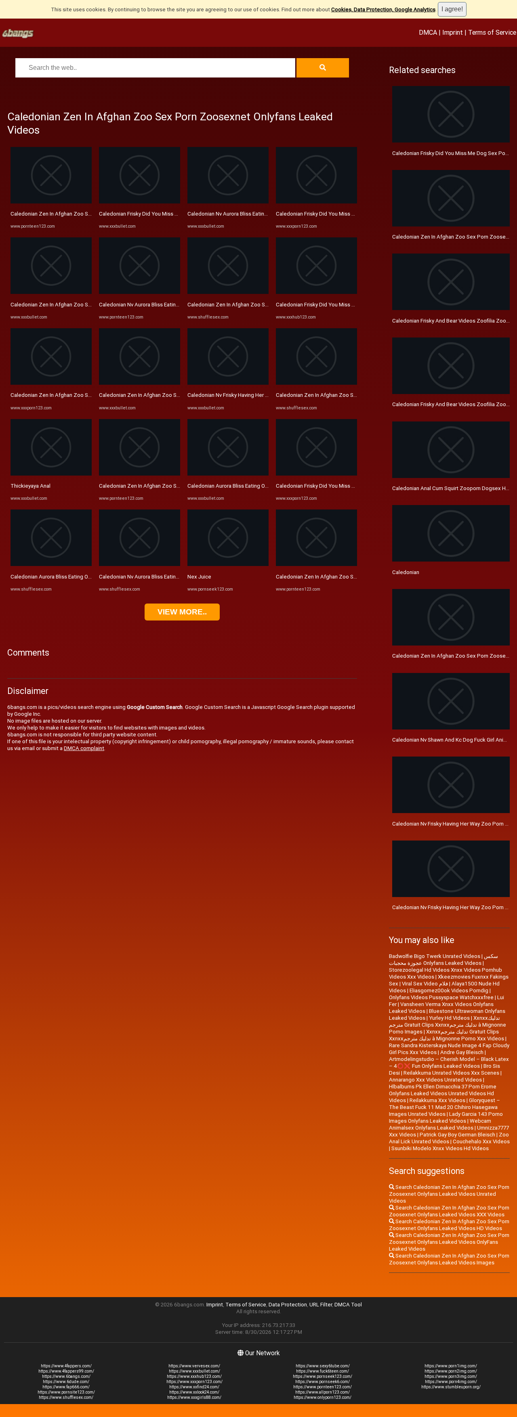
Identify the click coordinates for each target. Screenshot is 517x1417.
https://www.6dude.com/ (66, 1381)
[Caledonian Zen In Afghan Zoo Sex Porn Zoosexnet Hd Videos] (139, 382)
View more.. (182, 612)
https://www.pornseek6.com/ (322, 1381)
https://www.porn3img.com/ (451, 1376)
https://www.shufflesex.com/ (66, 1397)
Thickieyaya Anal (30, 485)
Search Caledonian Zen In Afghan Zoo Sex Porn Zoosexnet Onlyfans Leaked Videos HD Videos (449, 1225)
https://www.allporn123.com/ (322, 1392)
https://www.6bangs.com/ (66, 1376)
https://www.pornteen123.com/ (322, 1387)
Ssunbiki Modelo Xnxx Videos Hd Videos (440, 1148)
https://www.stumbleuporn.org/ (451, 1387)
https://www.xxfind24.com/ (194, 1387)
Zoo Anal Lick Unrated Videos (449, 1138)
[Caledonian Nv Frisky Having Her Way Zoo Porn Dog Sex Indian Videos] (228, 382)
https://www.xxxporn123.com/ (194, 1381)
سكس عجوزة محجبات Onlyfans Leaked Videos (443, 959)
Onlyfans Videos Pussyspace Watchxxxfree (441, 997)
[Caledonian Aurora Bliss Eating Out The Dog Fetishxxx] (51, 564)
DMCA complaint (84, 748)
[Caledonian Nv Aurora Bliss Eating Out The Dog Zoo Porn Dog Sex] (139, 564)
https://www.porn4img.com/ (451, 1381)
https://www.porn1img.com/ (451, 1366)
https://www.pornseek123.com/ (322, 1376)
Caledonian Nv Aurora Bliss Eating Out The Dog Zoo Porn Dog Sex (177, 576)
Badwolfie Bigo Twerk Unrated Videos (434, 956)
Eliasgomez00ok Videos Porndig (449, 990)
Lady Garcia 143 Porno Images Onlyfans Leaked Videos (446, 1117)
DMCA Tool (348, 1304)
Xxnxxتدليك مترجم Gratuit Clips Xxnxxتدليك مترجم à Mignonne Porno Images (447, 1025)
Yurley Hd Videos (449, 1018)
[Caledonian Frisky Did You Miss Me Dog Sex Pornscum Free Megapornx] (139, 201)
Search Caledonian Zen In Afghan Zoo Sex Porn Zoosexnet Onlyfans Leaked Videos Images (449, 1259)
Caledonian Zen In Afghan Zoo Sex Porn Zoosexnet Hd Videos (174, 395)
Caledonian (405, 572)
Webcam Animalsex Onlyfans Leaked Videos (440, 1124)
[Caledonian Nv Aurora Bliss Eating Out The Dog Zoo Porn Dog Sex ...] (139, 292)
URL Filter (320, 1304)
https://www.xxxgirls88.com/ (194, 1397)
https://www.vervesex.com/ (194, 1366)
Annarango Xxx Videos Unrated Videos (435, 1079)
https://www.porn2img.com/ (451, 1371)
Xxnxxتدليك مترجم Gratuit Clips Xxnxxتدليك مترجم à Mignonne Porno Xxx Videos (446, 1035)
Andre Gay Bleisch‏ (461, 1052)
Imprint (452, 32)
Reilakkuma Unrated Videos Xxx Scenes (451, 1072)
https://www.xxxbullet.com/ (194, 1371)
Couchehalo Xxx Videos (481, 1141)
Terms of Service (492, 32)
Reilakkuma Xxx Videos (437, 1100)
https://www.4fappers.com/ (66, 1366)
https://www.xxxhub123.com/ (194, 1376)
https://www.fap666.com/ (66, 1387)
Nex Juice (199, 576)
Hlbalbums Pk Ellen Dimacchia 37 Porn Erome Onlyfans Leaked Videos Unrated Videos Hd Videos (442, 1093)
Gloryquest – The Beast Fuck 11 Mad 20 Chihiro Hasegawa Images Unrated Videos (444, 1107)
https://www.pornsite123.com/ (66, 1392)
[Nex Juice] (228, 564)
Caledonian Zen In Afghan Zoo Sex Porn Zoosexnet (73, 213)
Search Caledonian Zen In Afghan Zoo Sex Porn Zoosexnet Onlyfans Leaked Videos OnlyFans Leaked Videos (449, 1242)
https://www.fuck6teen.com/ (322, 1371)
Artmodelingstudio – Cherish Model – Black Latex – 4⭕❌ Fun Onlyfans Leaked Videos (449, 1062)
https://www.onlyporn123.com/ (322, 1397)
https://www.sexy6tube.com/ (323, 1366)
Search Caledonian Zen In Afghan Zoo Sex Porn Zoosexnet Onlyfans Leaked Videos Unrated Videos (449, 1194)
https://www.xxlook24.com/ (194, 1392)
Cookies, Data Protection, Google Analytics (383, 9)
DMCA (428, 32)
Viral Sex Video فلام (425, 983)
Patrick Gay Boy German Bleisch (457, 1134)
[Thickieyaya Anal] (51, 473)
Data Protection (288, 1304)
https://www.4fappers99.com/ (66, 1371)
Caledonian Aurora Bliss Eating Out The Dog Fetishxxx (75, 576)
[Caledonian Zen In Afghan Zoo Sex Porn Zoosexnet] (51, 201)
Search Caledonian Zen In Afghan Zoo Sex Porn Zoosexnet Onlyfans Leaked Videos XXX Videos (449, 1211)
